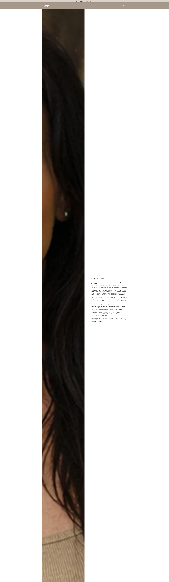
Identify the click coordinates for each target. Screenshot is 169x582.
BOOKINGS (82, 1)
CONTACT (91, 1)
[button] (42, 5)
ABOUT (77, 1)
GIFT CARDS (86, 1)
